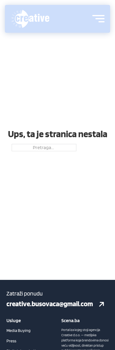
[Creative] (30, 19)
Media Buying (18, 330)
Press (11, 340)
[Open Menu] (98, 18)
